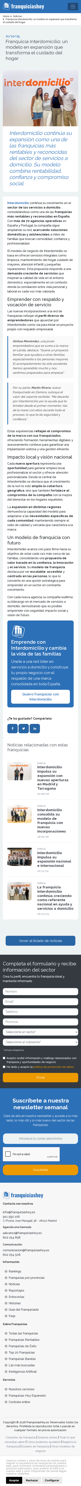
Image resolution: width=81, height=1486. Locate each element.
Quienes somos (47, 1437)
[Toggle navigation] (73, 6)
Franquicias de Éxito (23, 1346)
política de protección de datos (53, 1066)
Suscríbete (40, 1170)
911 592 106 (11, 1216)
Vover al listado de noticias (40, 941)
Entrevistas (16, 1297)
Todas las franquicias (23, 1333)
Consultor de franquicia (21, 1437)
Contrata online (19, 1402)
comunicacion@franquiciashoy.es (26, 1250)
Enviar (40, 1077)
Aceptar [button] (14, 1480)
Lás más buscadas (22, 1365)
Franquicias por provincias (27, 1278)
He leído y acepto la (40, 1066)
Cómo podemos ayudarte (43, 1441)
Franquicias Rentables (24, 1340)
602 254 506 (12, 1255)
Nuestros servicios (21, 1389)
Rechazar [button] (32, 1480)
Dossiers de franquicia (35, 1446)
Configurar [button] (52, 1480)
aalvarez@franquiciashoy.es (22, 1233)
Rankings (15, 1271)
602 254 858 (12, 1237)
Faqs (12, 1316)
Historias (15, 1303)
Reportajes (16, 1290)
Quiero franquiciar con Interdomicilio (40, 696)
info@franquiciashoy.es (19, 1212)
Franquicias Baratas (22, 1359)
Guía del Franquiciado (24, 1309)
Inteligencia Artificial (23, 1371)
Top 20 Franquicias (22, 1352)
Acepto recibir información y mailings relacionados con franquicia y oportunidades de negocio (41, 1060)
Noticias (14, 1284)
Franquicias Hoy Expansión (27, 1395)
